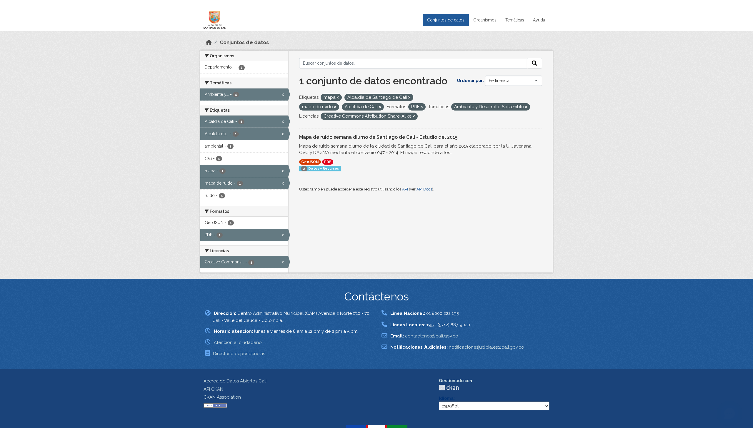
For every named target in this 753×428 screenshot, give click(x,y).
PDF (327, 162)
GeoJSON (310, 162)
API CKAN (213, 389)
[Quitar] (338, 98)
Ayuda (539, 20)
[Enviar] (534, 63)
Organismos (485, 20)
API (405, 189)
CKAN (449, 387)
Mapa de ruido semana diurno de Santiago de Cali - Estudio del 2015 (378, 137)
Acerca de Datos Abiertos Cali (235, 381)
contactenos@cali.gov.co (431, 336)
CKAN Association (222, 397)
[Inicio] (209, 42)
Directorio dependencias (239, 353)
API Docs (424, 189)
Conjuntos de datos (445, 20)
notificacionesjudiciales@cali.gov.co (486, 347)
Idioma (446, 398)
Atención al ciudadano (238, 342)
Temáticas (514, 20)
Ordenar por (470, 80)
